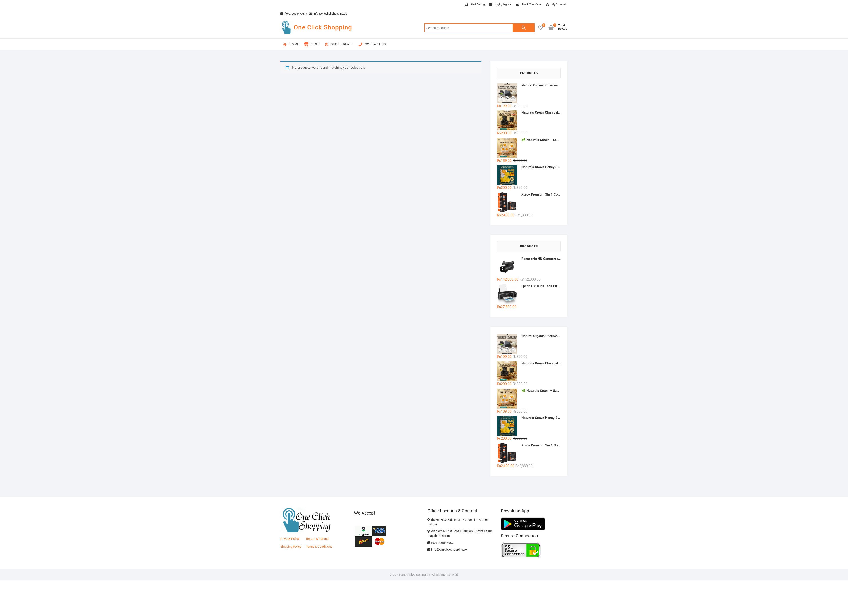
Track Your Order (532, 4)
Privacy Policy (289, 538)
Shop (315, 44)
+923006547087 (442, 542)
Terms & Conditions (319, 546)
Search (524, 27)
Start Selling (477, 4)
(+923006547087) (295, 13)
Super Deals (342, 44)
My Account (559, 4)
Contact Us (375, 44)
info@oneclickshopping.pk (330, 13)
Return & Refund (317, 538)
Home (294, 44)
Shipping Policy (290, 546)
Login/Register (503, 4)
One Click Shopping (323, 27)
